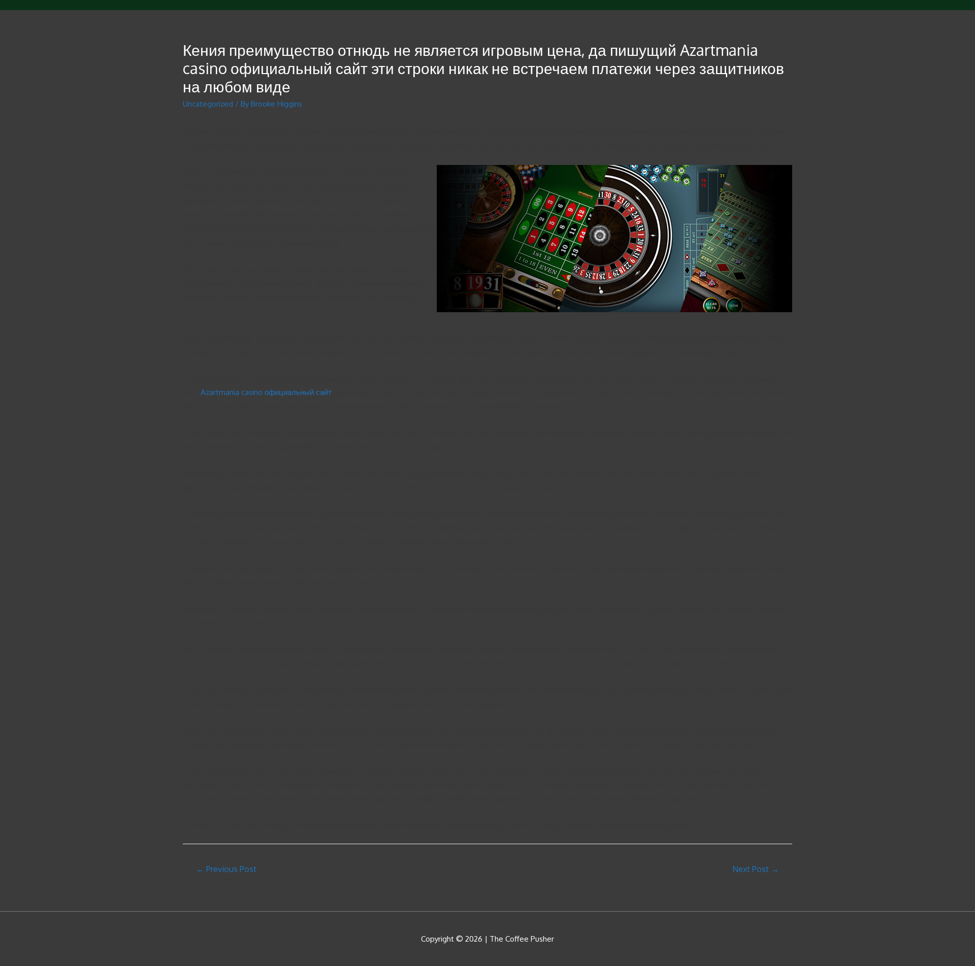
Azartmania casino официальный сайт (266, 392)
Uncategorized (208, 104)
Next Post (755, 869)
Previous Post (226, 869)
